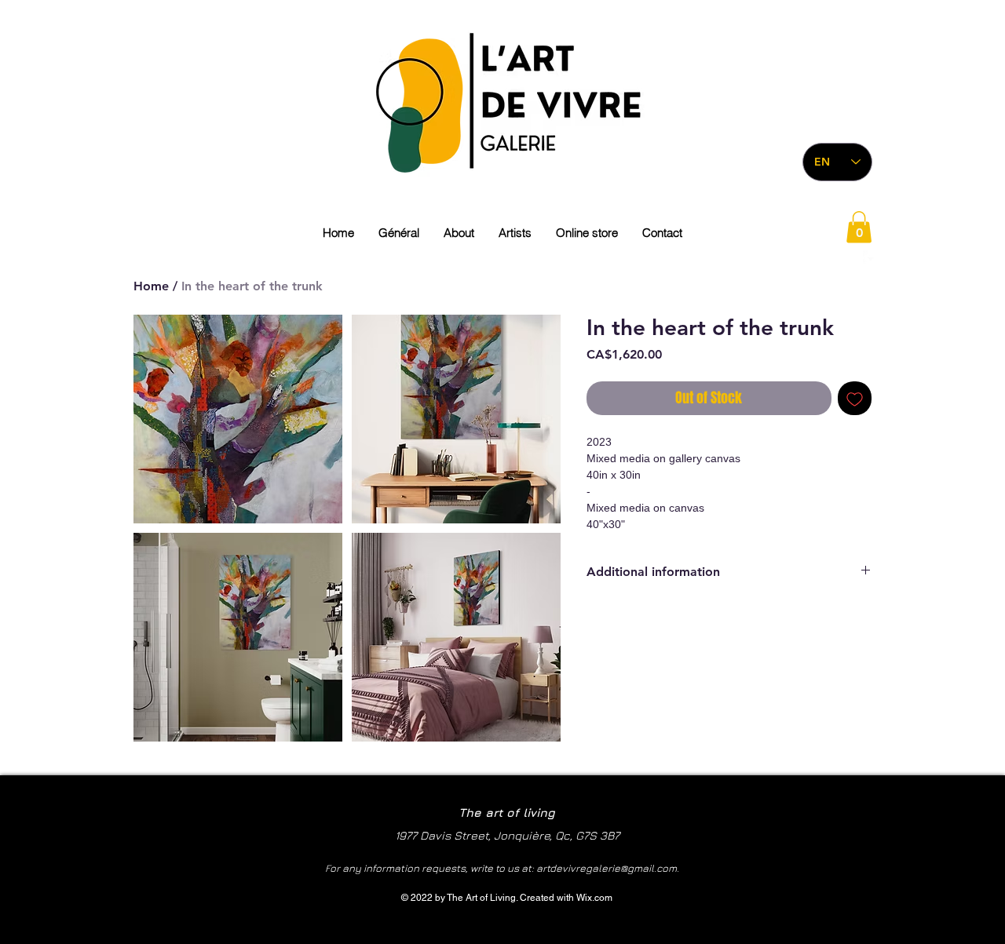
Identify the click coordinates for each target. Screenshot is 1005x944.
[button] (859, 227)
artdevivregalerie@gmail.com (606, 868)
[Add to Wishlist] (855, 398)
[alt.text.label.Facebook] (871, 258)
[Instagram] (847, 258)
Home (151, 286)
